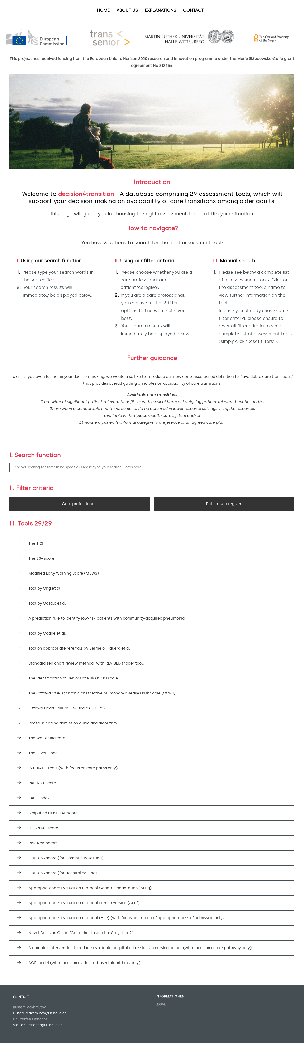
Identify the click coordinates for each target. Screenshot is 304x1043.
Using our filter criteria (144, 260)
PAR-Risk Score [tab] (42, 783)
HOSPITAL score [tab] (43, 828)
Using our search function (49, 260)
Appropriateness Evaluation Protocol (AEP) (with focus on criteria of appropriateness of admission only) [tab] (126, 918)
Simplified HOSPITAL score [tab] (53, 813)
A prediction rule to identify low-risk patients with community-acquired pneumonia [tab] (106, 618)
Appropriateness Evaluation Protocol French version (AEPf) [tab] (83, 903)
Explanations (160, 10)
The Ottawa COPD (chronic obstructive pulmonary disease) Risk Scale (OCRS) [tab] (101, 693)
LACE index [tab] (39, 798)
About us (127, 10)
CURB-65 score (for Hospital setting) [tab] (62, 873)
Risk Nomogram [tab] (43, 843)
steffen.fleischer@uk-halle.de (38, 1025)
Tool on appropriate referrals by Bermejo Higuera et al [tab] (79, 648)
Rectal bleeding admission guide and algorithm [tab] (72, 723)
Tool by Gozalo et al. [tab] (47, 603)
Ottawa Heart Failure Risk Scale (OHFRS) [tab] (66, 708)
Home (103, 10)
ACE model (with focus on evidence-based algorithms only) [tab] (84, 963)
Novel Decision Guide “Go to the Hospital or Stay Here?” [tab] (80, 933)
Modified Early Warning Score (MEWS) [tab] (63, 573)
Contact (193, 10)
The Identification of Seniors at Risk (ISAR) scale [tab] (73, 678)
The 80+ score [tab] (41, 558)
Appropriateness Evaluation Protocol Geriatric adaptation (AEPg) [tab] (90, 888)
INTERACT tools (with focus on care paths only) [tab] (73, 768)
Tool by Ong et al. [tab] (44, 588)
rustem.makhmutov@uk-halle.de (40, 1013)
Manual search (234, 260)
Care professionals (79, 503)
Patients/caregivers (224, 503)
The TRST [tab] (36, 543)
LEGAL (161, 1004)
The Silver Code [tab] (43, 753)
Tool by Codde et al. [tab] (47, 633)
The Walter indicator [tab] (47, 738)
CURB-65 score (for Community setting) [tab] (65, 858)
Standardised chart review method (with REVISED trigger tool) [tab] (86, 663)
